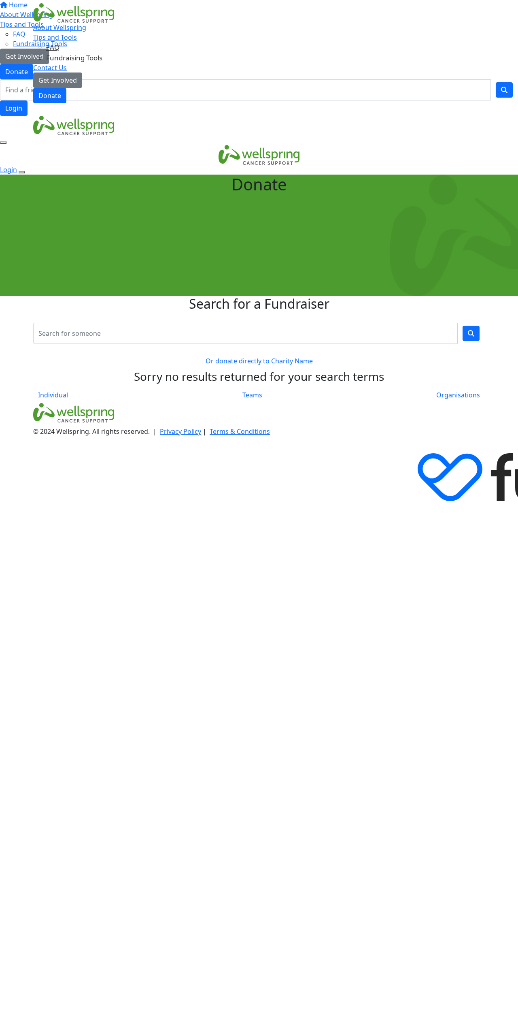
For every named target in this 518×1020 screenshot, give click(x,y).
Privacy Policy (180, 431)
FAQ (52, 47)
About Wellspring (59, 27)
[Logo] (73, 12)
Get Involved (57, 80)
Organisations (458, 395)
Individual (53, 395)
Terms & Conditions (240, 431)
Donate (49, 95)
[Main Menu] (3, 142)
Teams (252, 395)
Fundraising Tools (74, 57)
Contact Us (50, 67)
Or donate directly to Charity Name (259, 360)
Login (13, 108)
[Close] (22, 172)
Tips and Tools (55, 37)
